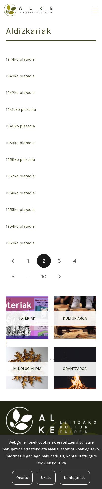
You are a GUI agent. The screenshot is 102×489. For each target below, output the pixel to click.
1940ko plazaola (20, 126)
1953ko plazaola (20, 243)
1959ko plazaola (20, 142)
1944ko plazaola (20, 59)
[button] (95, 10)
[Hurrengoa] (59, 277)
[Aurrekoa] (13, 261)
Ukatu (46, 477)
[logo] (28, 10)
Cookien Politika (51, 463)
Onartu (22, 477)
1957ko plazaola (20, 176)
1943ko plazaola (20, 76)
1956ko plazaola (20, 193)
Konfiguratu (75, 477)
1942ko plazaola (20, 92)
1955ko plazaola (20, 209)
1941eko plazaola (21, 109)
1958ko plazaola (20, 159)
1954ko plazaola (20, 226)
